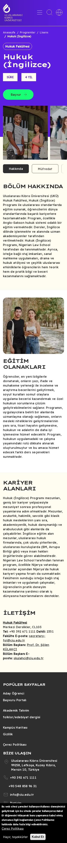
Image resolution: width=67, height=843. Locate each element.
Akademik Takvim (16, 710)
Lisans (44, 32)
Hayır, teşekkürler (15, 837)
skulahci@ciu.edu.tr (29, 658)
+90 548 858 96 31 (23, 786)
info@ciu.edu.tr (22, 794)
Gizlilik (8, 734)
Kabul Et (38, 836)
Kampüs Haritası (15, 727)
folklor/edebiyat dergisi (21, 717)
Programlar (27, 32)
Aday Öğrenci (13, 693)
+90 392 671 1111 (23, 777)
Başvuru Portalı (14, 700)
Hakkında (16, 169)
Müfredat (45, 169)
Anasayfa (9, 32)
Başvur (16, 94)
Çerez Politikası (14, 744)
